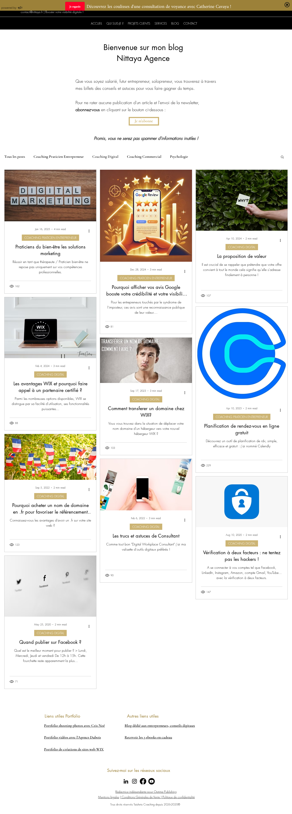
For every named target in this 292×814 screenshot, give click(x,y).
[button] (237, 747)
